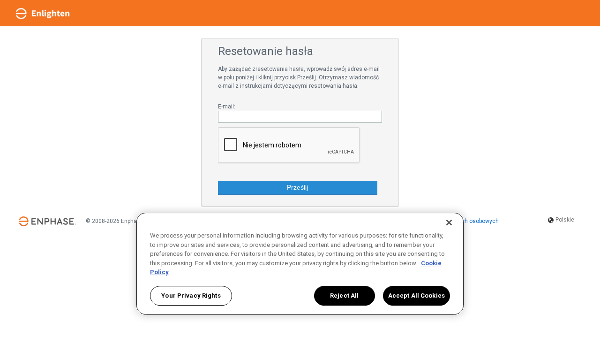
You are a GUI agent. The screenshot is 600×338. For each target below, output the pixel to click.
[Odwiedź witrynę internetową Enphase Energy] (47, 222)
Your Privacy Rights (190, 296)
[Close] (449, 222)
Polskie (564, 219)
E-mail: (226, 106)
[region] (300, 263)
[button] (297, 188)
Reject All (344, 296)
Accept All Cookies (416, 296)
